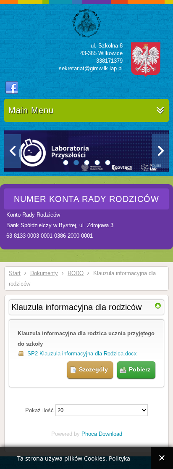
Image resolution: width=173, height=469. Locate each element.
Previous (12, 151)
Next (160, 151)
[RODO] (158, 307)
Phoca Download (101, 434)
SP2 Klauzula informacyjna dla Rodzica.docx (82, 353)
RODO (76, 273)
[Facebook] (11, 88)
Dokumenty (44, 273)
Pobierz (139, 369)
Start (15, 273)
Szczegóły (93, 369)
